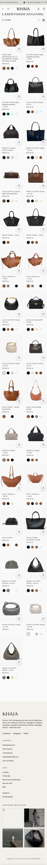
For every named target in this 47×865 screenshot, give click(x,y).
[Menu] (3, 9)
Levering (6, 772)
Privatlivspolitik (8, 797)
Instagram (17, 733)
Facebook (6, 733)
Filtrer (8, 20)
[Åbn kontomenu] (38, 9)
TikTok (25, 733)
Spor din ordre (7, 783)
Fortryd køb (6, 776)
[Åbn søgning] (8, 9)
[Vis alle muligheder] (16, 68)
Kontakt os (6, 793)
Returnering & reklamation (11, 780)
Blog (4, 787)
